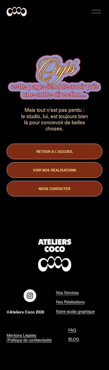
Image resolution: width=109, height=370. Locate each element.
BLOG (73, 339)
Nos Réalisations (70, 301)
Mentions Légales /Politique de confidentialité (29, 337)
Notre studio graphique (75, 311)
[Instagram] (30, 295)
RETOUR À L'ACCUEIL (54, 151)
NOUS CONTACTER (54, 188)
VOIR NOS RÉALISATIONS (54, 170)
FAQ (72, 330)
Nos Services (67, 292)
